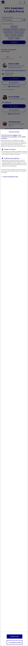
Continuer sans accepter (14, 131)
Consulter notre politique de (10, 176)
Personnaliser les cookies (15, 642)
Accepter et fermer (14, 636)
